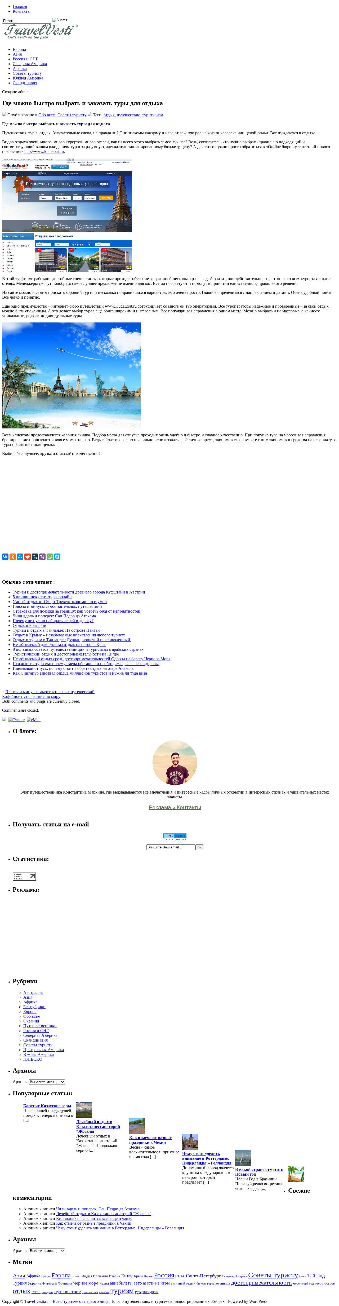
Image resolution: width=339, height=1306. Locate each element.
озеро (319, 1283)
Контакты (21, 11)
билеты (201, 1283)
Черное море (85, 1283)
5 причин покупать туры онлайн (42, 597)
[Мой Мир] (20, 557)
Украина (34, 1283)
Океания (31, 1021)
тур (145, 115)
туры (138, 1292)
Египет (76, 1276)
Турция (20, 1283)
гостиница (222, 1283)
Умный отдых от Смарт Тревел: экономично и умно (60, 601)
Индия (87, 1276)
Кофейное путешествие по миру (31, 696)
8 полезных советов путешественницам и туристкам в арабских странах (78, 649)
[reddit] (27, 557)
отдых (109, 115)
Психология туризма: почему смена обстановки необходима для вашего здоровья (86, 663)
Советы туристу (27, 73)
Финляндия (49, 1283)
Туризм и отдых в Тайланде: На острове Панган (56, 630)
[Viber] (42, 557)
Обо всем (46, 115)
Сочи (302, 1276)
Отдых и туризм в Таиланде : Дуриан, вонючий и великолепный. (72, 639)
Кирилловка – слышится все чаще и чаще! (94, 1218)
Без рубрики (34, 1006)
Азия (17, 54)
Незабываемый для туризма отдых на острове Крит (59, 644)
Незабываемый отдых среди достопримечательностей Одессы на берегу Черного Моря (91, 659)
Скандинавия (25, 83)
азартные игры (156, 1283)
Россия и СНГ (25, 59)
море (296, 1283)
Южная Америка (28, 78)
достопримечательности (261, 1282)
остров (329, 1283)
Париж (148, 1276)
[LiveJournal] (35, 557)
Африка (20, 68)
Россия (164, 1275)
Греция (46, 1276)
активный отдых (183, 1283)
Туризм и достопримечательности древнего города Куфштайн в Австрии (79, 592)
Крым (138, 1276)
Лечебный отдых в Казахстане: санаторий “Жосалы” (98, 1126)
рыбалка (104, 1292)
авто (137, 1283)
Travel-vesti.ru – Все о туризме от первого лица (67, 1301)
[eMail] (34, 720)
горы (210, 1283)
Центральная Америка (43, 1049)
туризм (156, 115)
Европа (19, 49)
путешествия (90, 1292)
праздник (47, 1292)
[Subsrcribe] (4, 720)
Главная (20, 6)
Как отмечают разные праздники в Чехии (150, 1140)
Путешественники (40, 1026)
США (180, 1276)
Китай (127, 1276)
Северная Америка (30, 63)
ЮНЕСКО (32, 1059)
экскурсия (150, 1292)
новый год (307, 1283)
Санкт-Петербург (203, 1275)
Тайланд (316, 1275)
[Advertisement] (161, 507)
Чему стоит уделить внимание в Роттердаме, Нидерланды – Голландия (206, 1158)
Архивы (20, 1081)
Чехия (104, 1283)
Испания (100, 1276)
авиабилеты (121, 1283)
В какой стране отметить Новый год (259, 1171)
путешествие (128, 115)
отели (36, 1292)
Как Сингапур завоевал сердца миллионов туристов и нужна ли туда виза (80, 673)
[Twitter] (17, 720)
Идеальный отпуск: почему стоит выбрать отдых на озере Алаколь (73, 668)
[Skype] (57, 557)
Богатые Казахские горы (47, 1106)
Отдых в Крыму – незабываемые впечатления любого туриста (69, 635)
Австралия (33, 992)
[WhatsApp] (50, 557)
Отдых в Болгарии (29, 625)
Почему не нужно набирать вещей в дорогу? (53, 620)
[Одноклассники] (13, 557)
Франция (65, 1283)
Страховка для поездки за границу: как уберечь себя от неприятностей (76, 611)
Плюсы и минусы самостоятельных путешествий (57, 606)
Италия (114, 1276)
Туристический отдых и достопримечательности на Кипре (66, 654)
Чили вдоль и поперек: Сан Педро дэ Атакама (54, 616)
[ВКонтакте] (5, 557)
